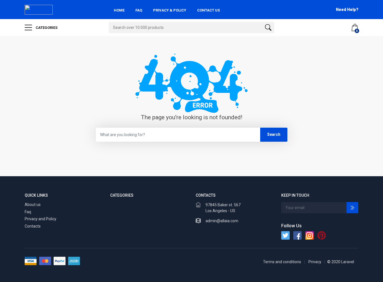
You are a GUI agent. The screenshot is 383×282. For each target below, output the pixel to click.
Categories (46, 28)
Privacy (314, 262)
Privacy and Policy (40, 219)
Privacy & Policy (169, 10)
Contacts (33, 226)
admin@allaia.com (222, 221)
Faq (28, 212)
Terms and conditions (282, 262)
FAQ (138, 10)
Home (119, 10)
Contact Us (208, 10)
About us (33, 204)
